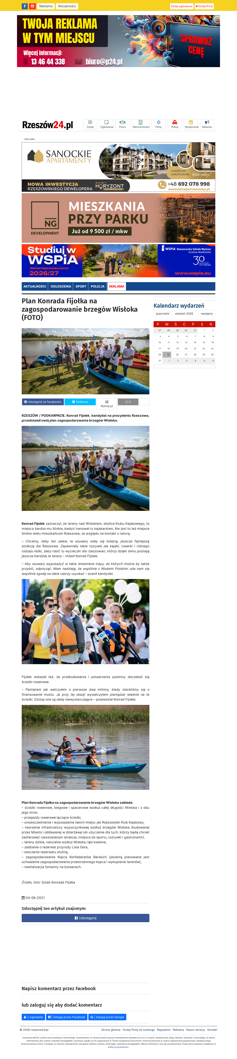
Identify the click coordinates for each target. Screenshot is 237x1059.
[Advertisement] (118, 93)
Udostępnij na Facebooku (44, 402)
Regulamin (164, 1029)
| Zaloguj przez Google (108, 1017)
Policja (174, 126)
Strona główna (110, 1029)
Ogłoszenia (106, 126)
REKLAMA (116, 286)
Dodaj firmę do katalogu (139, 1029)
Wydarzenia (191, 126)
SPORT (81, 286)
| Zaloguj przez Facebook (68, 1017)
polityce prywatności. (118, 1047)
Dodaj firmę (205, 6)
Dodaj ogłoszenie (181, 6)
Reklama (46, 6)
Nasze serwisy (195, 1029)
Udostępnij (87, 918)
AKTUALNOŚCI (34, 286)
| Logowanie (34, 1017)
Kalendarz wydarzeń (179, 305)
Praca (122, 126)
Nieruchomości (141, 126)
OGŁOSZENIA (61, 286)
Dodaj (90, 126)
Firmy (158, 126)
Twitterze (81, 402)
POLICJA (97, 286)
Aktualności (67, 6)
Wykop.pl (107, 406)
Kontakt (212, 1029)
